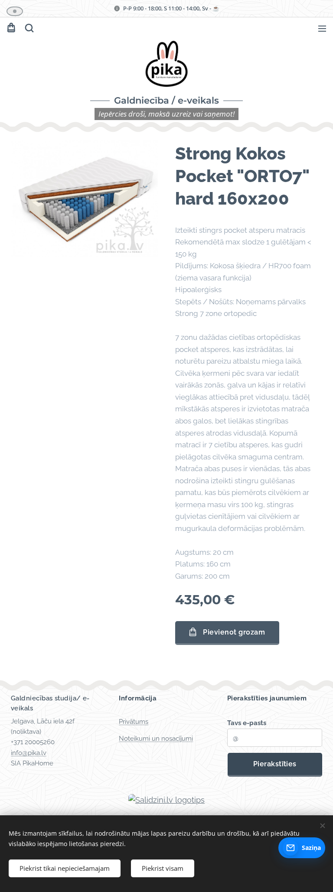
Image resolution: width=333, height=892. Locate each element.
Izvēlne (322, 28)
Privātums (133, 722)
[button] (28, 28)
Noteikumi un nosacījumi (156, 738)
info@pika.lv (28, 753)
